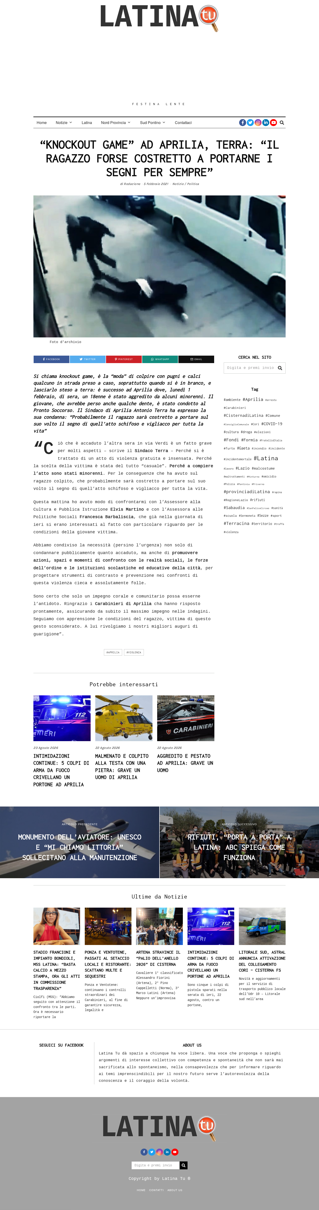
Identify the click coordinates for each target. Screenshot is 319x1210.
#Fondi (231, 439)
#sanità (277, 508)
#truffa (279, 524)
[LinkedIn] (265, 122)
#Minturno (253, 476)
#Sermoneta (247, 515)
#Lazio (243, 468)
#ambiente (232, 400)
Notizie (61, 122)
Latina (87, 122)
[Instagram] (258, 122)
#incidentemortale (238, 459)
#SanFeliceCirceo (258, 508)
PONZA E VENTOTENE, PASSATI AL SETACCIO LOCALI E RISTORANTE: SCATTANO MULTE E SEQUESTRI (108, 964)
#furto (229, 448)
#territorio (262, 524)
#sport (276, 515)
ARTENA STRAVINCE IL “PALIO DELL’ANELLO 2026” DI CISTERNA (158, 958)
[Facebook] (242, 122)
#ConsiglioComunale (236, 424)
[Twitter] (250, 122)
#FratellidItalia (271, 440)
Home (42, 122)
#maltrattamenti (234, 476)
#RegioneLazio (236, 500)
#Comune (273, 415)
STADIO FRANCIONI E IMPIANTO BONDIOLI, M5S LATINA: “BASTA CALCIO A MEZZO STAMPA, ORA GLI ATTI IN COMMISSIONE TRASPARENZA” (56, 970)
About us (174, 1190)
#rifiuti (257, 500)
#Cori (255, 424)
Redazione (132, 184)
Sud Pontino (150, 122)
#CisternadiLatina (243, 415)
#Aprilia (113, 652)
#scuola (230, 515)
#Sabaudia (234, 507)
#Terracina (236, 523)
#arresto (270, 399)
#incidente (277, 448)
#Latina (266, 458)
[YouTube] (273, 122)
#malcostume (263, 468)
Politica (193, 184)
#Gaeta (243, 448)
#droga (246, 432)
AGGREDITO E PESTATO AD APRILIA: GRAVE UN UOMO (185, 763)
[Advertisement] (159, 67)
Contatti (156, 1190)
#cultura (231, 432)
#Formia (249, 439)
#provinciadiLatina (247, 491)
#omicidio (269, 476)
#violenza (134, 652)
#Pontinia (243, 484)
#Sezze (263, 515)
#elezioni (262, 432)
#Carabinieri (235, 408)
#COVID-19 (271, 423)
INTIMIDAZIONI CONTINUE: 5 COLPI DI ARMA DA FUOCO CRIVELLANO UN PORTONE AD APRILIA (61, 770)
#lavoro (229, 468)
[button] (280, 368)
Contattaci (183, 122)
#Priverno (258, 484)
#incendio (259, 448)
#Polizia (229, 484)
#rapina (277, 492)
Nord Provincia (113, 122)
